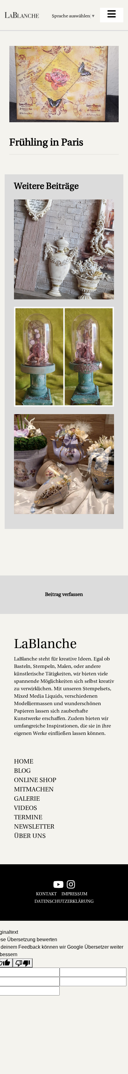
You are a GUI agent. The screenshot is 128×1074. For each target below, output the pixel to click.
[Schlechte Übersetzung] (23, 963)
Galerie (27, 799)
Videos (25, 808)
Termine (28, 818)
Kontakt (46, 894)
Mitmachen (34, 790)
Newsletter (34, 827)
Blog (22, 771)
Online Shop (35, 780)
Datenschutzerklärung (64, 901)
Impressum (74, 894)
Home (23, 762)
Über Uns (30, 836)
